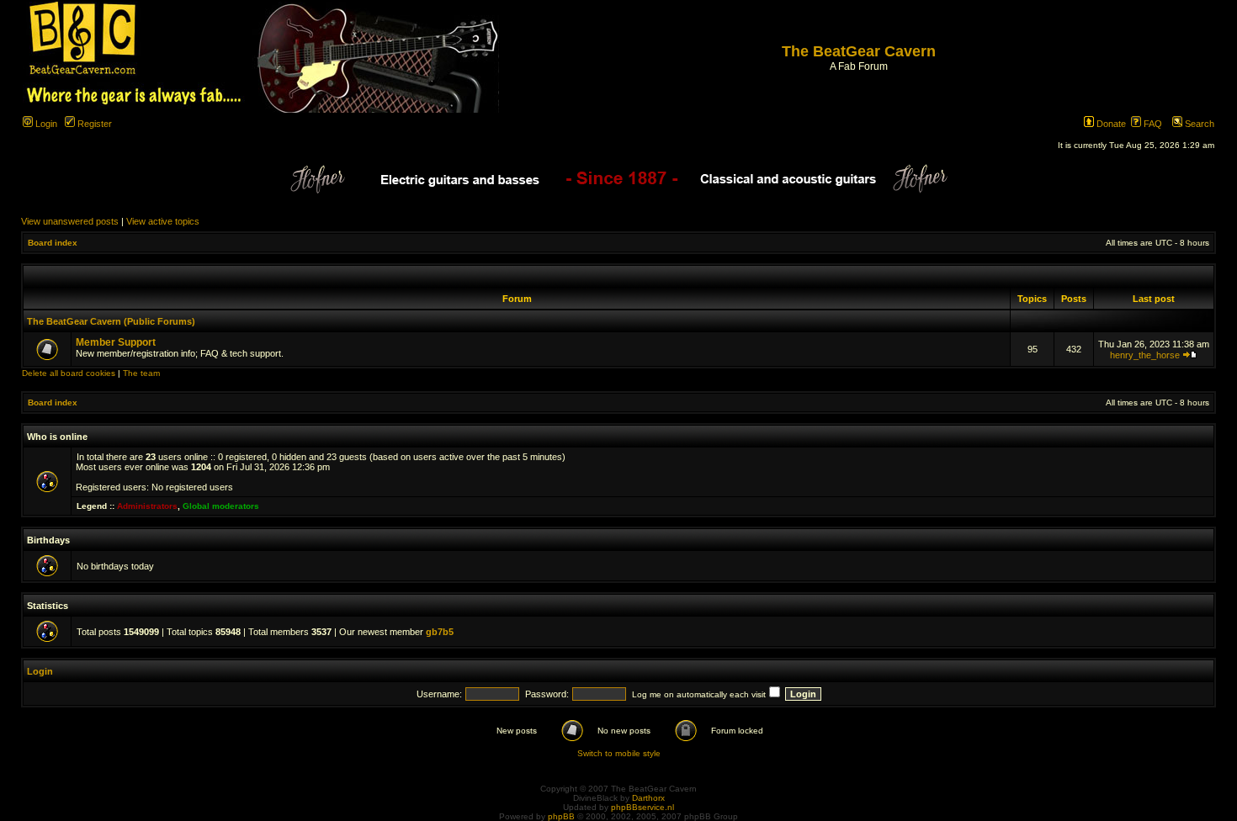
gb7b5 (440, 632)
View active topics (162, 221)
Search (1198, 124)
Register (93, 124)
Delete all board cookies (68, 373)
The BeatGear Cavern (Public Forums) (111, 321)
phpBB (561, 816)
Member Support (116, 342)
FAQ (1151, 124)
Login (45, 124)
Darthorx (648, 797)
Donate (1110, 124)
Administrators (147, 506)
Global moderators (221, 506)
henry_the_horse (1145, 355)
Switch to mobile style (619, 753)
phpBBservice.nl (642, 807)
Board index (52, 242)
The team (141, 373)
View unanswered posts (70, 221)
